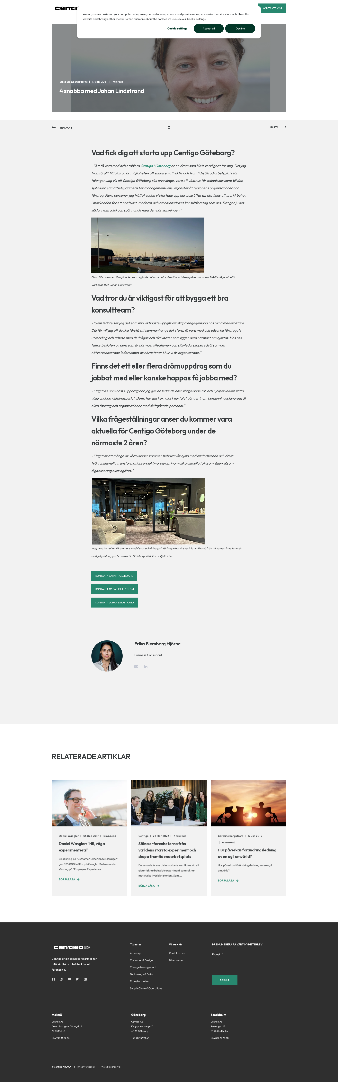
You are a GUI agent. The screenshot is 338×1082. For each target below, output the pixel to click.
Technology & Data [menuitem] (141, 974)
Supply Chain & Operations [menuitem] (146, 988)
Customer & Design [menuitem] (141, 960)
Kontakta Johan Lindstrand (114, 602)
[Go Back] (169, 127)
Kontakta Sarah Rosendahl (114, 575)
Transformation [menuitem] (139, 981)
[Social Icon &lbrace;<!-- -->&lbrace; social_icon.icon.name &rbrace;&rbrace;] (54, 979)
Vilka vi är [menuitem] (175, 944)
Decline (240, 28)
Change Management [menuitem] (143, 967)
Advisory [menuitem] (135, 953)
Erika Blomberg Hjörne (73, 81)
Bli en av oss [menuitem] (176, 960)
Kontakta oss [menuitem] (177, 953)
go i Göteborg (159, 165)
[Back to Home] (75, 8)
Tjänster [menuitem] (135, 944)
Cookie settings (177, 28)
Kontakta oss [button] (272, 8)
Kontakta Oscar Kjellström (114, 589)
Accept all (209, 28)
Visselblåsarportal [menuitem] (110, 1067)
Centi (144, 165)
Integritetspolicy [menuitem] (86, 1067)
